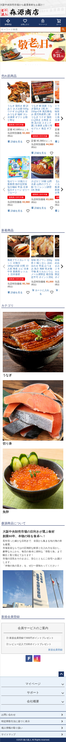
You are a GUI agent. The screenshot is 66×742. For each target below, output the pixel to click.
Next (62, 49)
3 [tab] (31, 64)
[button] (4, 118)
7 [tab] (40, 64)
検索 (63, 29)
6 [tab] (38, 64)
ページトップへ (61, 674)
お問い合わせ (8, 714)
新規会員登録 (55, 649)
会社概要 (33, 701)
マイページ (43, 24)
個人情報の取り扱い (12, 727)
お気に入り (25, 24)
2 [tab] (28, 64)
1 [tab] (26, 64)
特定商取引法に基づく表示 (15, 721)
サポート (33, 692)
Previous (4, 49)
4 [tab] (33, 64)
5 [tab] (35, 64)
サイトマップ (8, 734)
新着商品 (8, 24)
